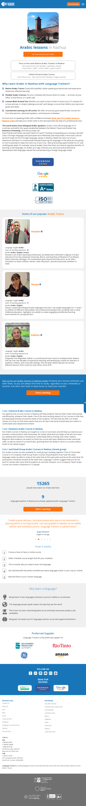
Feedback (5, 722)
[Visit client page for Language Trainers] (33, 797)
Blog (3, 713)
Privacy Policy (6, 731)
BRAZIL (47, 716)
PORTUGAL (48, 726)
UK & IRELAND (49, 710)
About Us (5, 706)
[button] (35, 539)
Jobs (3, 709)
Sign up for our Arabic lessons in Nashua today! (25, 381)
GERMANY (48, 719)
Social (4, 716)
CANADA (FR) (58, 707)
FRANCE (47, 729)
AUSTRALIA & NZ (50, 713)
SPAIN (46, 722)
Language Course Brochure (11, 725)
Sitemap (4, 728)
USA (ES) (53, 704)
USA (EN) (47, 704)
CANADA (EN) (49, 707)
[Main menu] (83, 4)
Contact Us (5, 703)
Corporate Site (7, 719)
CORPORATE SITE (50, 732)
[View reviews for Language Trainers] (54, 796)
